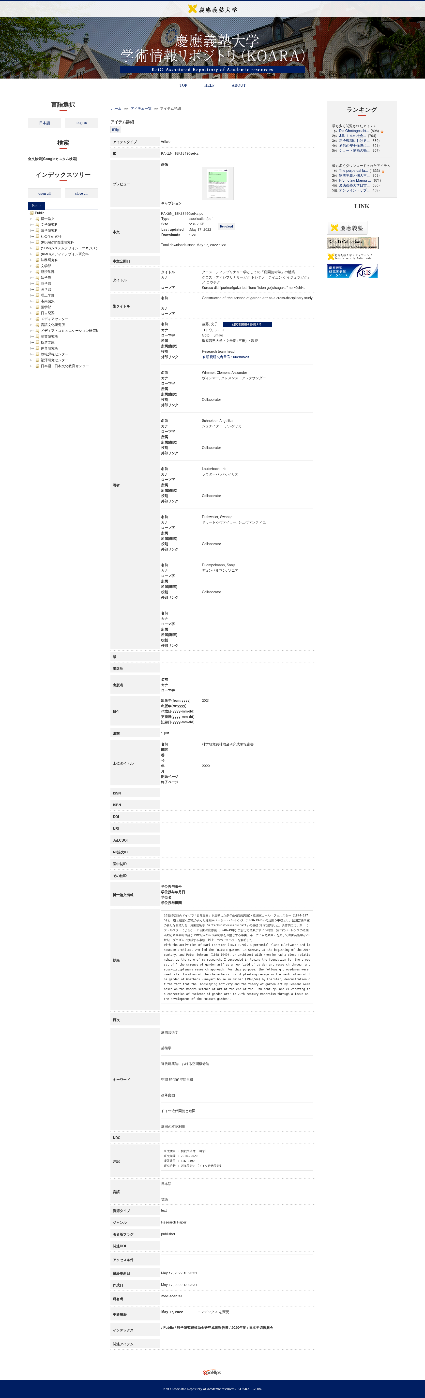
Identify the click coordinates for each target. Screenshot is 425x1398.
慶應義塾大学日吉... (354, 185)
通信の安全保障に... (354, 145)
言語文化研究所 (53, 325)
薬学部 (46, 307)
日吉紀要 (48, 313)
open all (44, 193)
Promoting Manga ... (355, 180)
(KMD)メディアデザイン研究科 (65, 254)
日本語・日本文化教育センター (65, 366)
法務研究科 (49, 260)
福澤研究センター (54, 360)
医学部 (46, 289)
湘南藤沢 (48, 301)
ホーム (116, 108)
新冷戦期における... (354, 140)
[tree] (63, 289)
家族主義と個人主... (354, 175)
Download (226, 226)
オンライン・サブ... (354, 190)
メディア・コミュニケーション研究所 (70, 331)
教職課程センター (54, 354)
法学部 (46, 278)
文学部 (46, 266)
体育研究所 (49, 348)
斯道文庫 (48, 342)
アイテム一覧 (141, 108)
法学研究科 (49, 230)
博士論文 (48, 219)
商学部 (46, 283)
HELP (209, 85)
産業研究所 (49, 336)
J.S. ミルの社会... (352, 135)
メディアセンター (54, 319)
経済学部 (48, 272)
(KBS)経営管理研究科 (57, 242)
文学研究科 (49, 225)
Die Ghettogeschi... (354, 130)
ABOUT (239, 85)
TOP (183, 85)
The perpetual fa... (353, 170)
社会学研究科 (51, 236)
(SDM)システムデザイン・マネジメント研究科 (77, 248)
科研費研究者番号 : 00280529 (226, 356)
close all (81, 193)
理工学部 (48, 295)
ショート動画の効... (354, 150)
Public (36, 206)
